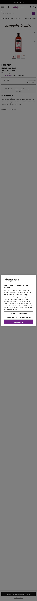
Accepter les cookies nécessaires (18, 317)
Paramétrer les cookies (18, 313)
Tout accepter (18, 322)
